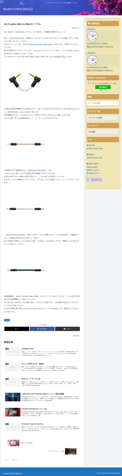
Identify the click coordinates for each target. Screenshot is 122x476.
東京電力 (91, 29)
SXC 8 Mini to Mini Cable (15, 235)
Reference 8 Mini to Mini (37, 170)
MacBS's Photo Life (94, 158)
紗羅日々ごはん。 (94, 170)
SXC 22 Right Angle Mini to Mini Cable (37, 44)
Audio (7, 320)
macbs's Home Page (95, 148)
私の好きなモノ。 (94, 173)
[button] (67, 329)
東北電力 (91, 53)
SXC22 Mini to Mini (16, 38)
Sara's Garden (92, 167)
